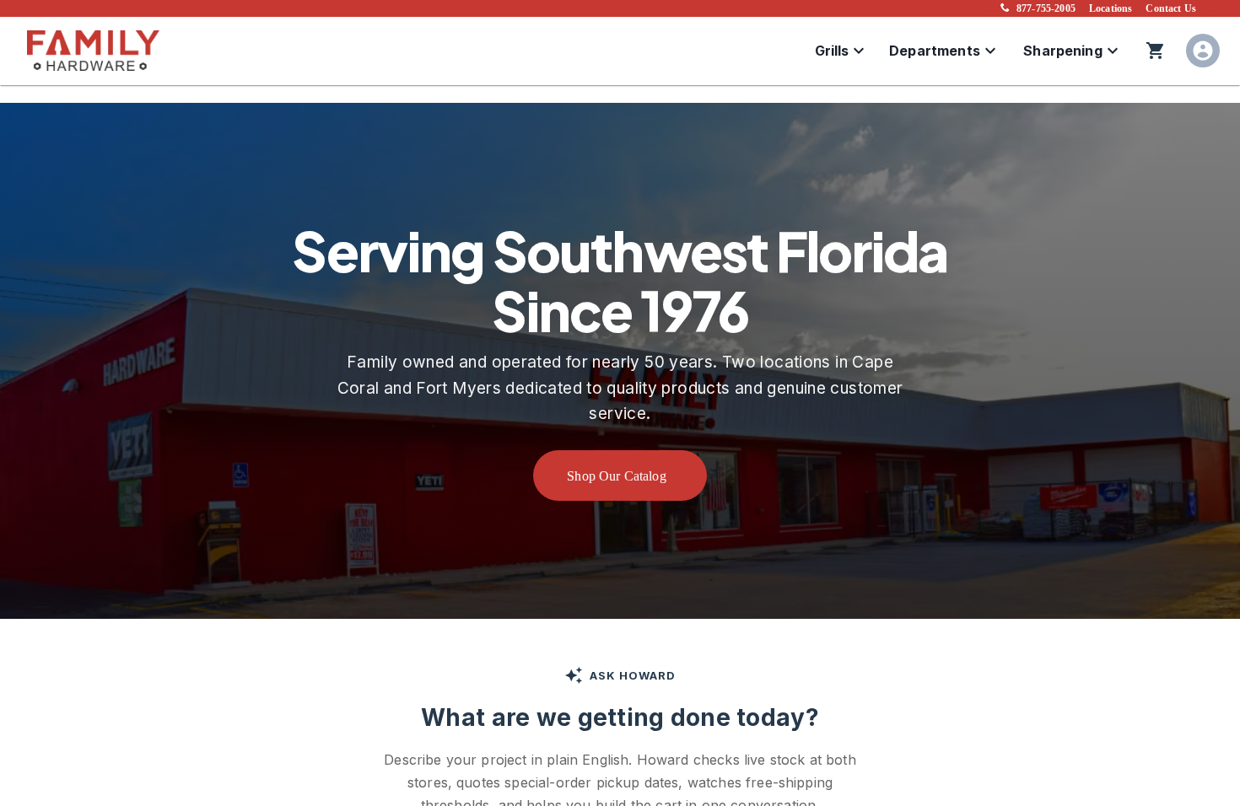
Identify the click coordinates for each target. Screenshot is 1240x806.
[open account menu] (1203, 50)
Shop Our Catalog (616, 476)
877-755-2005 (1046, 8)
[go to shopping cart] (1156, 50)
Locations (1110, 8)
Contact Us (1171, 8)
